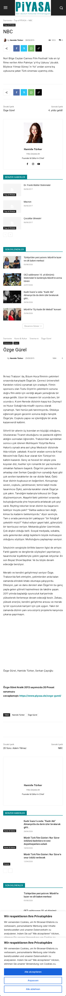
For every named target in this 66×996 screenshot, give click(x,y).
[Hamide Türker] (5, 40)
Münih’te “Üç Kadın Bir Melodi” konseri (42, 309)
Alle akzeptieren (33, 971)
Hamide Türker (16, 40)
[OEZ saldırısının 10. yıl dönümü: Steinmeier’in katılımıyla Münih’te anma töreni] (12, 279)
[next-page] (10, 235)
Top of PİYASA (20, 20)
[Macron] (12, 206)
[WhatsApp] (31, 48)
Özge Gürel (9, 110)
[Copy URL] (38, 48)
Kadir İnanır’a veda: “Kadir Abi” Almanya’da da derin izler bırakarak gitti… (41, 295)
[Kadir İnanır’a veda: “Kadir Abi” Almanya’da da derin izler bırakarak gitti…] (12, 297)
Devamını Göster (31, 326)
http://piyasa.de (33, 154)
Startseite (7, 20)
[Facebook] (16, 48)
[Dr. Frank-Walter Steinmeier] (12, 190)
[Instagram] (33, 163)
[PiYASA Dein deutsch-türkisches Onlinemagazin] (33, 8)
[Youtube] (38, 163)
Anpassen (33, 980)
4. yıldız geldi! (55, 110)
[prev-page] (5, 235)
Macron (27, 201)
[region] (33, 966)
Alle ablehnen (33, 989)
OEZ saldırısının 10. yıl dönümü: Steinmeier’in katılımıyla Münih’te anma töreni (43, 277)
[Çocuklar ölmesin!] (12, 223)
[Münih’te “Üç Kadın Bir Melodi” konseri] (12, 314)
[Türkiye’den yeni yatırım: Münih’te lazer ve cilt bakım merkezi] (12, 262)
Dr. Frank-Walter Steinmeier (37, 185)
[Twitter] (24, 48)
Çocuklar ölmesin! (32, 218)
